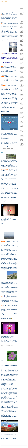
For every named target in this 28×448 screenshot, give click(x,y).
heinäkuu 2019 (21, 90)
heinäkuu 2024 (21, 41)
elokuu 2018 (21, 99)
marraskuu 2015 (22, 126)
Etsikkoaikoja (21, 14)
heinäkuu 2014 (21, 139)
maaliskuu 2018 (21, 103)
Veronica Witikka (21, 8)
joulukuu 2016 (21, 115)
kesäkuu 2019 (21, 91)
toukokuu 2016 (21, 121)
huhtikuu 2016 (21, 122)
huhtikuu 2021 (21, 73)
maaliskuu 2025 (21, 34)
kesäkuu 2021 (21, 71)
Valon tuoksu (4, 1)
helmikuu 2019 (21, 94)
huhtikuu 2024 (21, 43)
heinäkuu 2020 (21, 80)
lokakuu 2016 (21, 117)
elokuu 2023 (21, 50)
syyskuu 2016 (21, 118)
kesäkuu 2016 (21, 120)
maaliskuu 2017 (21, 113)
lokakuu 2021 (21, 68)
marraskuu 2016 (22, 116)
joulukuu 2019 (21, 86)
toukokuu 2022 (21, 62)
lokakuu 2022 (21, 58)
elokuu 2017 (21, 109)
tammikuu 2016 (21, 124)
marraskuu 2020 (22, 77)
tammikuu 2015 (21, 134)
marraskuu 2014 (22, 136)
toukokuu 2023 (21, 52)
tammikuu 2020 (21, 85)
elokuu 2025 (21, 30)
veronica (12, 148)
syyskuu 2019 (21, 88)
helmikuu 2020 (21, 84)
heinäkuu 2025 (21, 31)
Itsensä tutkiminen (22, 13)
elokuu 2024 (21, 40)
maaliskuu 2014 (21, 142)
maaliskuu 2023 (21, 54)
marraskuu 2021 (22, 67)
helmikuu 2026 (21, 25)
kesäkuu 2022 (21, 61)
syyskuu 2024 (21, 39)
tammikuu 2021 (21, 75)
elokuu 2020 (21, 79)
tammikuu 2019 (21, 95)
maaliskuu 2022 (21, 64)
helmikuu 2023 (21, 55)
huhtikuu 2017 (21, 112)
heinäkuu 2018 (21, 100)
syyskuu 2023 (21, 49)
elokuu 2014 (21, 138)
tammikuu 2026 (21, 26)
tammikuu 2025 (21, 36)
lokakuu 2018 (21, 97)
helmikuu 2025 (21, 35)
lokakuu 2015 (21, 127)
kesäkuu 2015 (21, 130)
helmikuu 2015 (21, 133)
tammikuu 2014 (21, 144)
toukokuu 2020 (21, 82)
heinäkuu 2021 (21, 70)
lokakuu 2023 (21, 48)
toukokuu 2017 (21, 111)
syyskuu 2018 (21, 98)
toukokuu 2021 (21, 72)
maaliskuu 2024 (21, 44)
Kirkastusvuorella (4, 231)
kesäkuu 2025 (21, 32)
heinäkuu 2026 (21, 21)
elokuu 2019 (21, 89)
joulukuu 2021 (21, 66)
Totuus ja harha (21, 16)
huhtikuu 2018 (21, 102)
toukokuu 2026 (21, 23)
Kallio (2, 152)
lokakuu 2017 (21, 107)
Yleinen (8, 148)
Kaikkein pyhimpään (4, 10)
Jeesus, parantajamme (22, 12)
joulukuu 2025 (21, 27)
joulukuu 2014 (21, 135)
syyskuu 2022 (21, 59)
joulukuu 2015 (21, 125)
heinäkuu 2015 (21, 129)
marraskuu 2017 (22, 106)
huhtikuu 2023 (21, 53)
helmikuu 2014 (21, 143)
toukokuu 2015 (21, 131)
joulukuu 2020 (21, 76)
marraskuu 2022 (22, 57)
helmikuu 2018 (21, 104)
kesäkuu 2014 (21, 140)
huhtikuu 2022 (21, 63)
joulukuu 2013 (21, 145)
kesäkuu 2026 (21, 22)
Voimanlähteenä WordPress (3, 446)
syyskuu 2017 (21, 108)
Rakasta (2, 349)
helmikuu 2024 (21, 45)
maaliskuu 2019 (21, 93)
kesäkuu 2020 (21, 81)
